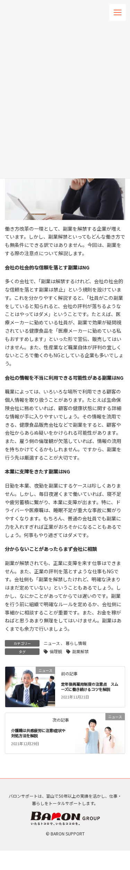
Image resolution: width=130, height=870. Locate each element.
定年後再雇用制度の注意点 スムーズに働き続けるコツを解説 (89, 686)
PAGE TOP (119, 731)
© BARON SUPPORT (65, 833)
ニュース (52, 643)
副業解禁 (80, 651)
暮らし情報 (76, 643)
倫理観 (56, 651)
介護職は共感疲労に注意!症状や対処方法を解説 (38, 733)
